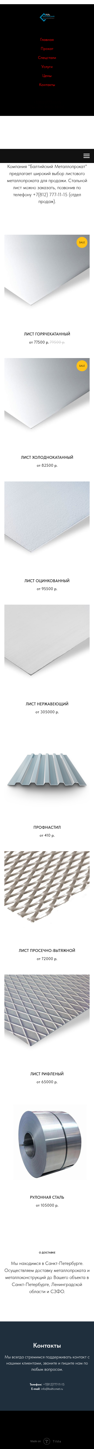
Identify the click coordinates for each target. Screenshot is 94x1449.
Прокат (47, 48)
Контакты (47, 84)
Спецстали (47, 57)
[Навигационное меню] (87, 156)
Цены (47, 75)
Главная (47, 39)
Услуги (47, 66)
